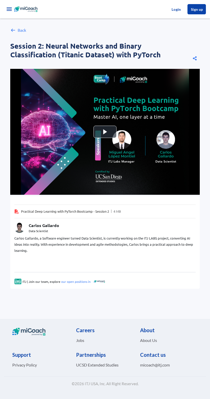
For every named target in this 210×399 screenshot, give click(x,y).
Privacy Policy (24, 364)
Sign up (197, 9)
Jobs (80, 340)
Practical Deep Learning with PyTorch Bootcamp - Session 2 (65, 211)
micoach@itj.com (155, 364)
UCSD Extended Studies (97, 364)
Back (22, 30)
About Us (148, 340)
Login (176, 9)
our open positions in (75, 281)
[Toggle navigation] (9, 9)
